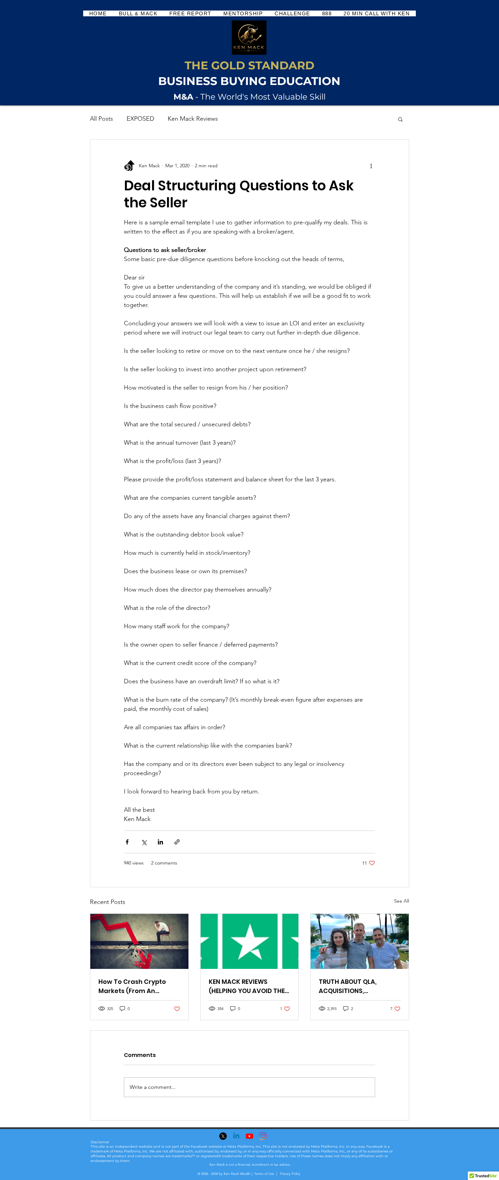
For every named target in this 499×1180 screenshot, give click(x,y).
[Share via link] (177, 842)
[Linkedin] (236, 1136)
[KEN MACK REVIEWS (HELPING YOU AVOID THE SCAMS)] (250, 941)
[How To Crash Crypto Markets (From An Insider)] (139, 941)
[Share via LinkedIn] (160, 842)
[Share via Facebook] (127, 842)
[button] (400, 119)
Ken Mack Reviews (193, 118)
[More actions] (371, 165)
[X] (223, 1136)
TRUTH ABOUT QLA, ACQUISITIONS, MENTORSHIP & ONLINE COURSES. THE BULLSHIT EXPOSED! (354, 986)
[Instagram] (262, 1136)
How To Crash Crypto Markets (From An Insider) (132, 986)
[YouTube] (249, 1136)
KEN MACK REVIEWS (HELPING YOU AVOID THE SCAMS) (247, 986)
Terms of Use (264, 1174)
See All (401, 901)
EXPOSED (140, 118)
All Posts (101, 118)
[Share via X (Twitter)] (144, 842)
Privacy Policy (289, 1174)
